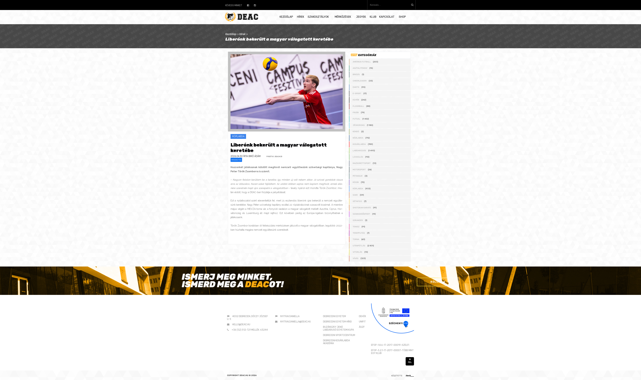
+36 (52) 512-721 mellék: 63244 (250, 329)
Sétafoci (357, 201)
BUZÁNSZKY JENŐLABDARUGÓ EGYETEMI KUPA (338, 328)
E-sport (357, 93)
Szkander (358, 220)
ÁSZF (362, 327)
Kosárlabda (359, 144)
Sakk (355, 195)
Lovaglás (358, 157)
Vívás (355, 258)
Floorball (358, 106)
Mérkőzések (343, 16)
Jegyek (361, 16)
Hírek (300, 16)
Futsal (356, 119)
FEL (410, 362)
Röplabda (358, 188)
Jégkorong (359, 125)
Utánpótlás (359, 245)
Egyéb (356, 100)
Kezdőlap (286, 16)
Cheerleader (360, 81)
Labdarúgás (359, 150)
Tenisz (356, 226)
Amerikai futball (362, 62)
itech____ (410, 375)
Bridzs (356, 74)
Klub (373, 16)
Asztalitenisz (360, 68)
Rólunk (437, 282)
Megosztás (236, 160)
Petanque (358, 176)
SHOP (402, 16)
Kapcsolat (386, 16)
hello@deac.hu (241, 324)
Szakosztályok (318, 16)
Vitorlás (357, 252)
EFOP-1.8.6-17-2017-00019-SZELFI (390, 345)
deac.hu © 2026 (248, 375)
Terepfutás (359, 233)
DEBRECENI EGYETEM (334, 316)
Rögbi (356, 182)
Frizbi (356, 112)
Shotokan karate (362, 207)
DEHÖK (362, 316)
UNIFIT (362, 321)
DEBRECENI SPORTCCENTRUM (339, 335)
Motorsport (359, 169)
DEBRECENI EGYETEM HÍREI (337, 321)
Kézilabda (358, 138)
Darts (356, 87)
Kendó (356, 131)
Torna (356, 239)
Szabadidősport (361, 214)
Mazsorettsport (362, 163)
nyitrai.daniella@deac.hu (295, 321)
